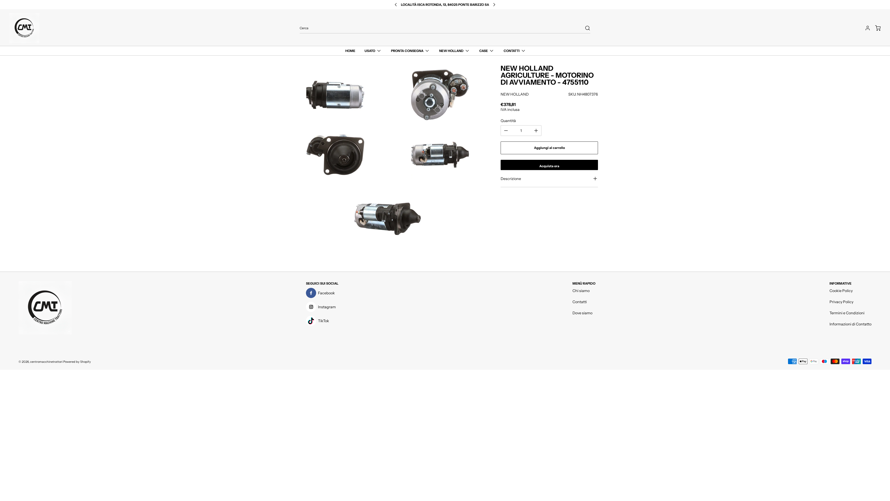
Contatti (579, 301)
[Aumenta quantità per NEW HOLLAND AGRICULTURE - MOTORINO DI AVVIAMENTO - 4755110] (536, 130)
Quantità (508, 120)
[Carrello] (876, 28)
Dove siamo (582, 313)
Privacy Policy (841, 301)
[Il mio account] (865, 28)
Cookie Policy (841, 290)
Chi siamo (581, 290)
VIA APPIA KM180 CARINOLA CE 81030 (445, 5)
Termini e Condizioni (847, 313)
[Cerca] (585, 28)
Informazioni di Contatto (850, 324)
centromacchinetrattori (46, 361)
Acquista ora (549, 166)
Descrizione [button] (511, 178)
